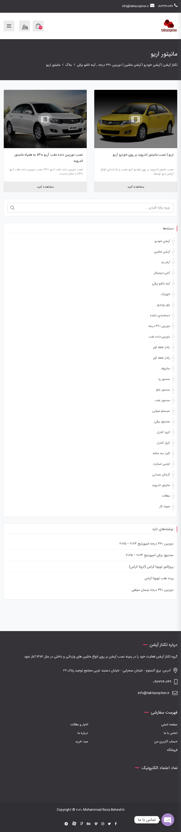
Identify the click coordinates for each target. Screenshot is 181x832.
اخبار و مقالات (79, 724)
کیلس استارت (161, 464)
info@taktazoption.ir (135, 6)
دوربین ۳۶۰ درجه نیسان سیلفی (152, 589)
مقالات (166, 495)
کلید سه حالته (161, 453)
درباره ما (83, 733)
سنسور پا (164, 379)
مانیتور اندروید (161, 485)
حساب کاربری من (165, 741)
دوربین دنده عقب (159, 336)
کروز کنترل (163, 432)
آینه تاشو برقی (161, 283)
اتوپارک (165, 294)
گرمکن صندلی (161, 474)
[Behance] (88, 824)
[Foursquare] (82, 824)
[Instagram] (102, 824)
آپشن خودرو (162, 241)
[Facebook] (116, 824)
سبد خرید (81, 741)
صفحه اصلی (169, 724)
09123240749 (165, 6)
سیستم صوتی (161, 410)
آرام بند (165, 262)
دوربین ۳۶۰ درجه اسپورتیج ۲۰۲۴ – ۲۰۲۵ (146, 543)
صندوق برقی (162, 421)
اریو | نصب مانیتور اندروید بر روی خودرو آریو (143, 154)
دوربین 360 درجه (159, 326)
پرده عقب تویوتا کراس (158, 578)
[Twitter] (109, 824)
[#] (66, 824)
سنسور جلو (163, 389)
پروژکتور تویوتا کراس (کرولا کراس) (151, 566)
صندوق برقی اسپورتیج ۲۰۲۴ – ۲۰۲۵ (149, 555)
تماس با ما (170, 733)
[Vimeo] (96, 824)
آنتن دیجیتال (162, 272)
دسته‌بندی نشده (160, 315)
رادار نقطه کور (161, 347)
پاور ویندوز (163, 304)
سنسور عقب (162, 400)
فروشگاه (172, 750)
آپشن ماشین (162, 251)
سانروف (165, 368)
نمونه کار (164, 506)
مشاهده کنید (135, 186)
